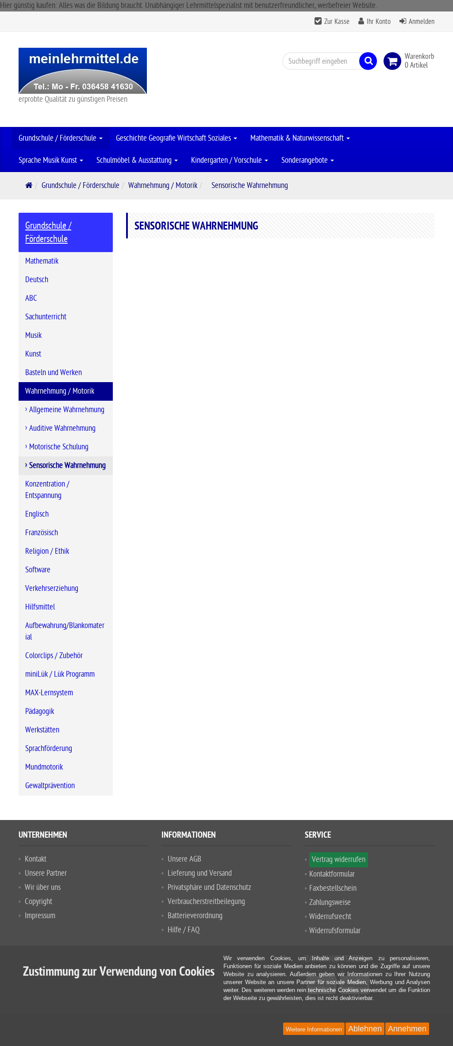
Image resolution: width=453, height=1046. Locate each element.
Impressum (40, 915)
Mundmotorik (44, 767)
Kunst (33, 354)
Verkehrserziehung (51, 588)
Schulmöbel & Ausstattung (134, 160)
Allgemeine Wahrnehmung (66, 409)
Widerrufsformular (335, 930)
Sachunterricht (45, 317)
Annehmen (407, 1028)
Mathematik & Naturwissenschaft (298, 138)
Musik (33, 335)
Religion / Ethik (47, 551)
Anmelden (421, 22)
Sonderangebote (305, 160)
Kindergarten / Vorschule (227, 160)
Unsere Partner (46, 873)
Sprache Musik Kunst (49, 160)
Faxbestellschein (333, 888)
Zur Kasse (336, 22)
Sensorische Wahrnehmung (67, 465)
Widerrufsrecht (330, 916)
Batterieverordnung (195, 915)
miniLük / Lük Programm (60, 674)
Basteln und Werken (53, 372)
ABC (31, 298)
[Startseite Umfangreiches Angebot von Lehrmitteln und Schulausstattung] (83, 71)
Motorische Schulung (58, 447)
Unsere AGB (184, 859)
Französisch (41, 532)
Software (37, 570)
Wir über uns (43, 887)
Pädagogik (39, 711)
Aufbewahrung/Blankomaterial (64, 631)
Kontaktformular (332, 874)
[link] (394, 61)
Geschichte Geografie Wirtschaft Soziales (174, 138)
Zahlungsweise (330, 902)
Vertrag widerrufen (338, 859)
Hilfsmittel (40, 607)
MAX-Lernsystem (49, 692)
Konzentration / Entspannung (47, 489)
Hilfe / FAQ (184, 930)
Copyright (38, 901)
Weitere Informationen (314, 1029)
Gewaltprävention (50, 785)
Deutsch (36, 279)
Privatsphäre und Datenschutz (209, 887)
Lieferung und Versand (200, 873)
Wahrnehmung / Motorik (162, 185)
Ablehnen (365, 1028)
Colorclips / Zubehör (54, 655)
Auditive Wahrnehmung (62, 428)
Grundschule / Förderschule (58, 138)
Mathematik (41, 261)
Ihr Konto (379, 22)
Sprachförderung (48, 748)
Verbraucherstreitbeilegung (206, 901)
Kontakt (35, 859)
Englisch (37, 514)
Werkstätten (42, 730)
